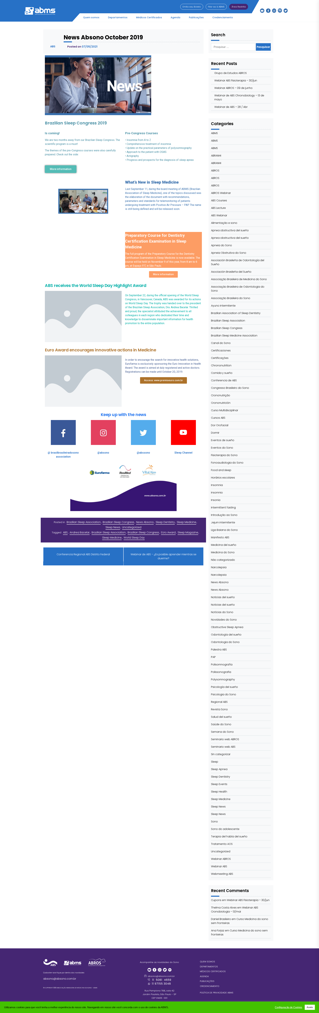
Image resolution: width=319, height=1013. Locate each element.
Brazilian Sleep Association (84, 522)
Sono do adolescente (225, 829)
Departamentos (117, 17)
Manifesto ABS (220, 537)
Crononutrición (220, 403)
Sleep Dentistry (165, 522)
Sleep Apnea (219, 769)
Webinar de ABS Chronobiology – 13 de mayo (239, 97)
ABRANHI (216, 156)
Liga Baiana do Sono (224, 530)
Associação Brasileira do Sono (230, 298)
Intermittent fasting (223, 507)
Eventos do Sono (222, 448)
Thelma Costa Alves (224, 907)
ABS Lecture (218, 208)
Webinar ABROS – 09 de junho (233, 88)
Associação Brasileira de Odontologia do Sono (237, 289)
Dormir (215, 433)
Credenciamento (222, 17)
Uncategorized (131, 527)
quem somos (207, 961)
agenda (204, 976)
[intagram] (274, 10)
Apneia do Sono (221, 245)
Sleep (214, 762)
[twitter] (286, 10)
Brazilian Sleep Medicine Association (234, 335)
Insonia (215, 500)
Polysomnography (223, 679)
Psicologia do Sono (223, 694)
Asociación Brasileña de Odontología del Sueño (237, 262)
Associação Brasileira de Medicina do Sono (239, 279)
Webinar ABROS (221, 859)
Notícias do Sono (222, 612)
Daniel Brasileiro (221, 919)
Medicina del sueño (223, 545)
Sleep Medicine (186, 522)
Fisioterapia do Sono (224, 455)
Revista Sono (219, 709)
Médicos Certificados (149, 17)
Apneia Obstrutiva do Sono (228, 253)
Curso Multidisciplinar (224, 410)
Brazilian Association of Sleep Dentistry (236, 313)
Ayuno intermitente (223, 306)
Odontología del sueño (226, 635)
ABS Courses (219, 200)
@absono (103, 452)
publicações (207, 981)
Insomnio (217, 492)
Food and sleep (221, 470)
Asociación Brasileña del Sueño (231, 272)
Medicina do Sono (223, 552)
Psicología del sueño (224, 687)
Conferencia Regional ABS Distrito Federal (83, 554)
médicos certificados (213, 971)
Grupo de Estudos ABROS (230, 73)
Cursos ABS (218, 418)
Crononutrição (220, 395)
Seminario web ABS (223, 747)
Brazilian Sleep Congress (118, 522)
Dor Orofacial (219, 425)
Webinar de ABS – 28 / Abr (231, 107)
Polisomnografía (221, 664)
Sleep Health (219, 792)
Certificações (219, 358)
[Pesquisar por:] (233, 47)
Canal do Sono (221, 343)
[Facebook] (268, 10)
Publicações (196, 17)
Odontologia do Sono (225, 642)
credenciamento (209, 986)
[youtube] (262, 10)
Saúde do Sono (221, 724)
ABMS (214, 133)
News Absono (145, 522)
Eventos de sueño (222, 440)
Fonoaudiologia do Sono (227, 463)
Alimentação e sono (224, 223)
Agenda (175, 17)
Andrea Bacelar (80, 532)
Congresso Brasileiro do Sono (230, 388)
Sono (214, 821)
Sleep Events (219, 784)
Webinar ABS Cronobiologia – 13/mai (234, 909)
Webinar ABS (219, 866)
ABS (65, 532)
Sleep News (113, 527)
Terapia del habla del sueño (229, 836)
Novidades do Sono (224, 620)
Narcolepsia (218, 567)
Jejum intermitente (223, 522)
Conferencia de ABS (224, 380)
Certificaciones (221, 350)
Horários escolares (223, 478)
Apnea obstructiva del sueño (230, 230)
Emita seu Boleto (192, 6)
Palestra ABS (219, 649)
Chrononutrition (221, 365)
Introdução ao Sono (224, 515)
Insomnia (217, 485)
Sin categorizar (220, 754)
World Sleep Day (134, 537)
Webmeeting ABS (222, 874)
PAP (213, 657)
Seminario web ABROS (225, 739)
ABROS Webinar (221, 193)
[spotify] (280, 10)
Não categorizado (223, 560)
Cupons (216, 900)
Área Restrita (239, 6)
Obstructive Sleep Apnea (227, 627)
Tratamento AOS (222, 844)
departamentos (209, 966)
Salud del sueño (221, 717)
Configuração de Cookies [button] (288, 1007)
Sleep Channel (183, 452)
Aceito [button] (310, 1007)
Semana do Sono (222, 732)
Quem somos (91, 17)
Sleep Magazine (188, 532)
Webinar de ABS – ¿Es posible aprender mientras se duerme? (163, 556)
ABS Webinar (219, 215)
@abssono (143, 452)
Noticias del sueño (223, 597)
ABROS (215, 170)
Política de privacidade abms (216, 992)
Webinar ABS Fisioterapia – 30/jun (235, 80)
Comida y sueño (221, 373)
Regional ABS (219, 702)
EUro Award (168, 532)
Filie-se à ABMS (216, 6)
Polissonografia (221, 672)
